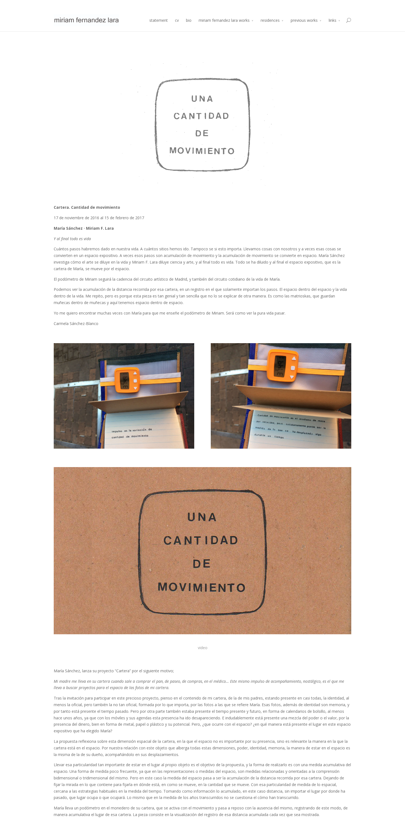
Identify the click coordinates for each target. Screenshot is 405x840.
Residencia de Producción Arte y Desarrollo (294, 4)
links (332, 20)
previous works (304, 20)
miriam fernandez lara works (224, 20)
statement (158, 20)
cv (177, 20)
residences (270, 20)
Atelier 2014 (342, 4)
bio (188, 20)
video (202, 647)
